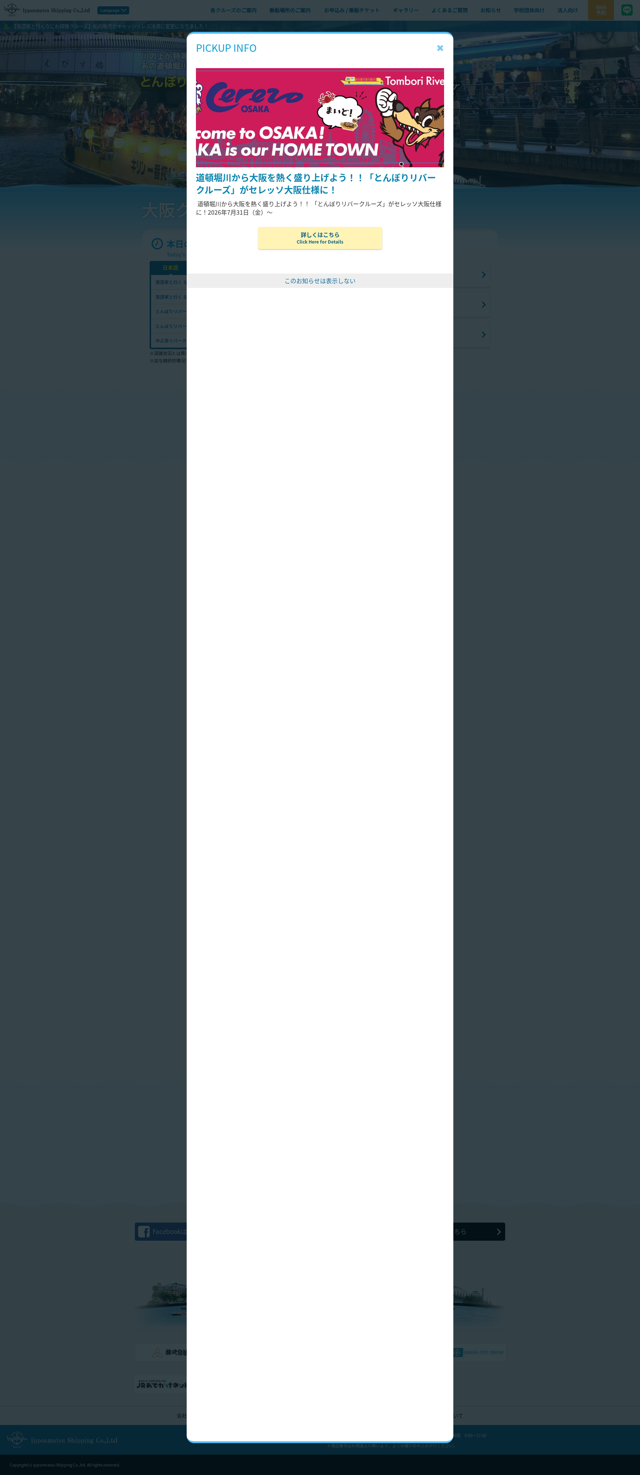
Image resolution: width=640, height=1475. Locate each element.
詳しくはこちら (320, 237)
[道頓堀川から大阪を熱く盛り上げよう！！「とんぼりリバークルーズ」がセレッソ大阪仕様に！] (320, 57)
